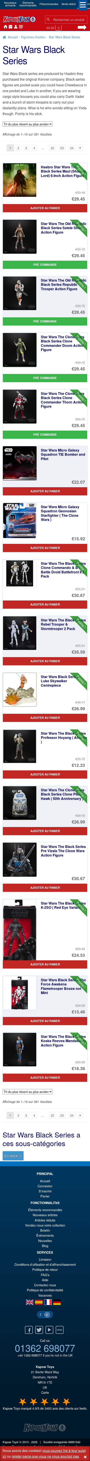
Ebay (60, 1330)
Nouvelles (20, 27)
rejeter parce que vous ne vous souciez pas (45, 1456)
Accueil (4, 27)
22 (52, 148)
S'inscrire (45, 1191)
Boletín (45, 1230)
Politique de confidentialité (45, 1290)
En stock (13, 1155)
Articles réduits (45, 1220)
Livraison (45, 1259)
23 (62, 148)
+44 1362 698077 (29, 1355)
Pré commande (45, 265)
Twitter (39, 1330)
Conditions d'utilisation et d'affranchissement (45, 1264)
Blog (45, 1245)
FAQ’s (45, 1274)
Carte (45, 1392)
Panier (45, 1196)
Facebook (29, 1330)
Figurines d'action (33, 37)
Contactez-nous (9, 27)
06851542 (74, 1442)
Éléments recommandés (45, 1209)
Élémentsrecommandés (27, 4)
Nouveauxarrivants (10, 4)
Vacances (45, 1295)
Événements (45, 1235)
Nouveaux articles (45, 1214)
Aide (45, 1279)
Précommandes (49, 4)
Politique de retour (45, 1269)
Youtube (49, 1330)
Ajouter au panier (45, 208)
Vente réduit (68, 4)
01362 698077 (45, 1347)
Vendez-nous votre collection (45, 1225)
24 (72, 148)
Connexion (15, 27)
